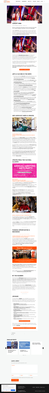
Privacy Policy (42, 387)
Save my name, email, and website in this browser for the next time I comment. (22, 377)
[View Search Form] (44, 1)
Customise (4, 390)
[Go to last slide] (5, 348)
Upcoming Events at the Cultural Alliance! (12, 351)
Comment (13, 365)
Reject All (8, 390)
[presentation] (12, 345)
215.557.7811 (20, 391)
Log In (42, 1)
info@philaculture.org (22, 390)
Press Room (37, 387)
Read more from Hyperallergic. (27, 107)
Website (31, 375)
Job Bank (34, 1)
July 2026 (13, 334)
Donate (38, 1)
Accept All (13, 390)
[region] (8, 388)
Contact (33, 387)
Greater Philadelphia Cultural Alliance (17, 25)
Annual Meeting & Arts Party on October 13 (22, 33)
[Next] (43, 348)
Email (22, 375)
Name (13, 375)
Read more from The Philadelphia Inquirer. (26, 85)
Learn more (18, 325)
